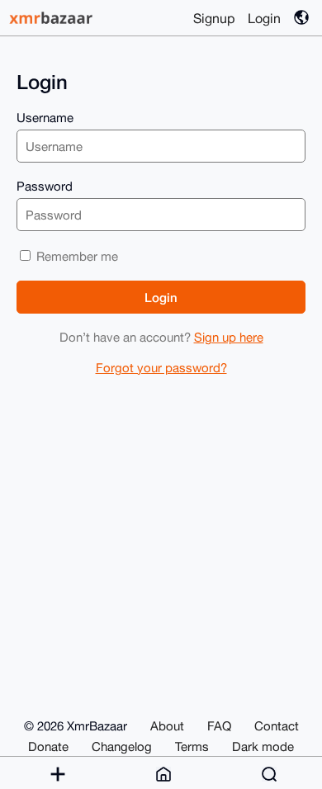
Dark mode (263, 746)
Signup (213, 18)
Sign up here (228, 337)
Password (45, 186)
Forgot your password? (161, 368)
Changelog (122, 746)
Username (45, 118)
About (167, 726)
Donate (48, 746)
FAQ (219, 726)
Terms (192, 746)
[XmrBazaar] (52, 17)
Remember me (75, 256)
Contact (276, 726)
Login (264, 18)
